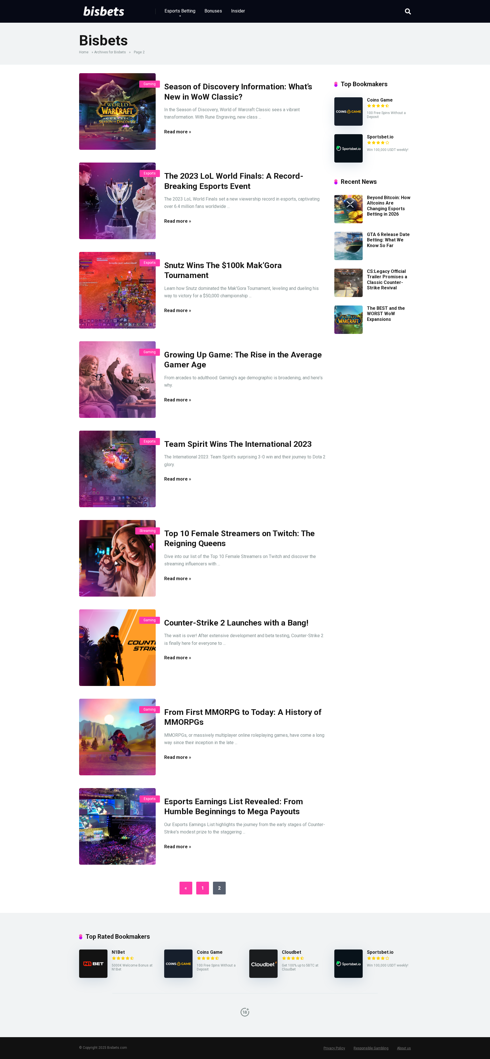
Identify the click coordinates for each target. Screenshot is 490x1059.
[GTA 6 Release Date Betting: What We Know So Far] (348, 258)
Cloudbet (291, 952)
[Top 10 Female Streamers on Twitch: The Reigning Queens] (117, 558)
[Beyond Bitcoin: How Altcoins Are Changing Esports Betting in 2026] (348, 221)
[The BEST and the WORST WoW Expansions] (348, 332)
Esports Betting (179, 11)
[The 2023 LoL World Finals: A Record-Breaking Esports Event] (117, 201)
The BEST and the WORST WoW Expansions (386, 314)
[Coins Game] (348, 124)
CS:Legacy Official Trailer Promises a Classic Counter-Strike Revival (387, 279)
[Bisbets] (103, 9)
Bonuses (213, 11)
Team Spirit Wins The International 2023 (238, 444)
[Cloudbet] (263, 976)
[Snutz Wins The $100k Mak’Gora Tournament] (117, 290)
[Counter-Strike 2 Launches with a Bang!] (117, 647)
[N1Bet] (93, 976)
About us (404, 1048)
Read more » (177, 131)
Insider (238, 11)
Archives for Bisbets (110, 52)
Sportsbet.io (380, 137)
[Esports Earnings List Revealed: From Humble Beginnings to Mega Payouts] (117, 826)
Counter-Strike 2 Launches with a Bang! (236, 623)
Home (83, 52)
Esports (150, 173)
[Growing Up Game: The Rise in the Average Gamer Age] (117, 379)
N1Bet (118, 952)
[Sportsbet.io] (348, 161)
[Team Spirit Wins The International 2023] (117, 469)
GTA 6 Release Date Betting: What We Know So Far (388, 240)
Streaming (148, 531)
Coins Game (380, 100)
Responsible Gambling (371, 1048)
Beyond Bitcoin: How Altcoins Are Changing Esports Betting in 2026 (388, 206)
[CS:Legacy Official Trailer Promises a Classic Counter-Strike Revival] (348, 295)
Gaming (149, 84)
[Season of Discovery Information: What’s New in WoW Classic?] (117, 111)
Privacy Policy (334, 1048)
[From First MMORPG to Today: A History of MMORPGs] (117, 737)
